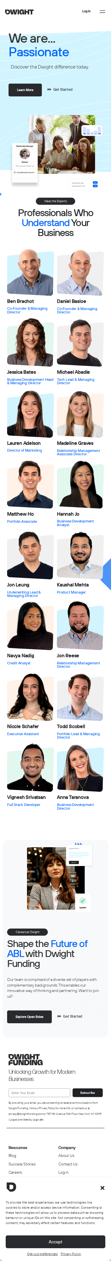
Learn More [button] (25, 90)
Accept (55, 1242)
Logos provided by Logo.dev (27, 1119)
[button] (102, 1188)
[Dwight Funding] (19, 12)
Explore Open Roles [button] (29, 1017)
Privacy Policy (71, 1254)
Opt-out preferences (42, 1254)
